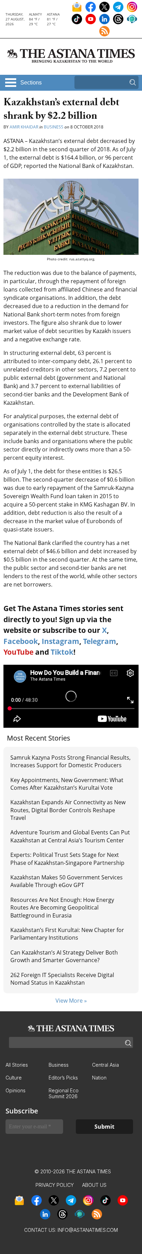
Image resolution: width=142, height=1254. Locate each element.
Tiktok (62, 652)
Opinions (16, 1090)
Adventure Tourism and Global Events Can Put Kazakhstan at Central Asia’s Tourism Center (70, 836)
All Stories (17, 1065)
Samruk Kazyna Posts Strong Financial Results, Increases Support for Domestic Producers (70, 761)
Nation (99, 1078)
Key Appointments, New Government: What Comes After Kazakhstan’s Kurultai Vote (66, 783)
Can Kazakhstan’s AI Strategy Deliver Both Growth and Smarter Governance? (64, 956)
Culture (14, 1078)
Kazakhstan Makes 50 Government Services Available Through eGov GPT (66, 881)
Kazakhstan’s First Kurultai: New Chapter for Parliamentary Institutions (67, 933)
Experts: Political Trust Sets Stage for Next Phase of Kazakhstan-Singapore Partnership (67, 858)
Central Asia (105, 1065)
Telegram (99, 641)
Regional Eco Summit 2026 (64, 1093)
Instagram (60, 641)
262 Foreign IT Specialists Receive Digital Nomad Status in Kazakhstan (62, 978)
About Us (94, 1185)
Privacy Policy (55, 1185)
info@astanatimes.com (88, 1230)
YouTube (18, 652)
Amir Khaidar (24, 127)
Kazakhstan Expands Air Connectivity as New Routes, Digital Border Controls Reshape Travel (67, 810)
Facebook (20, 641)
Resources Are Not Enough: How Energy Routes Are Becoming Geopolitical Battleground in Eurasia (62, 907)
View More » (71, 1000)
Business (53, 127)
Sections (31, 83)
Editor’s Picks (63, 1078)
